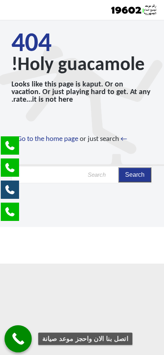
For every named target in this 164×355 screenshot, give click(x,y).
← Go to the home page (72, 139)
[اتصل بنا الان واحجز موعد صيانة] (18, 339)
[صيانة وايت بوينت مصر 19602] (133, 10)
